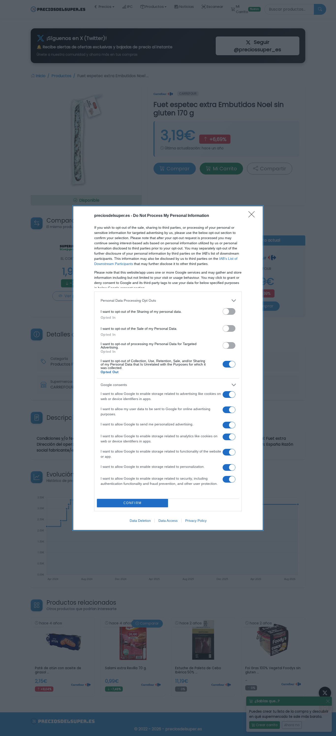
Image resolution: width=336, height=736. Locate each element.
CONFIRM (132, 503)
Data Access (168, 521)
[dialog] (168, 368)
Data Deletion (140, 521)
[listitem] (168, 300)
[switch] (229, 311)
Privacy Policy (196, 521)
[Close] (253, 216)
